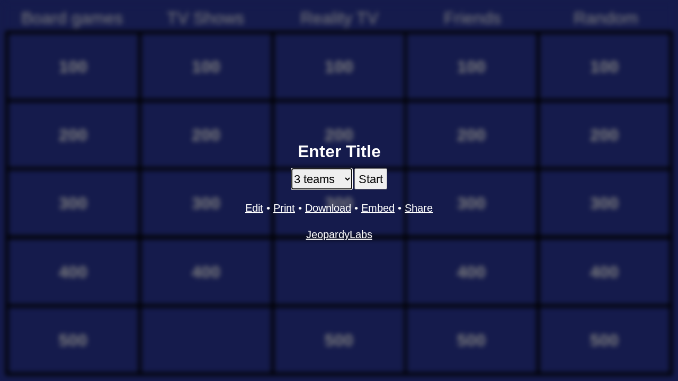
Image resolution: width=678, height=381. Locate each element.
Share (419, 208)
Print (284, 208)
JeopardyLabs (339, 234)
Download (328, 208)
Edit (254, 208)
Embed (378, 208)
